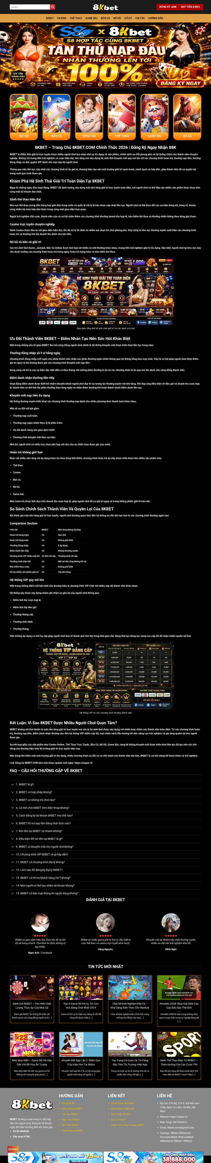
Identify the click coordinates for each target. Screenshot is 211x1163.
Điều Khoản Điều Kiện (123, 1108)
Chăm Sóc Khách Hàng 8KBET (127, 1125)
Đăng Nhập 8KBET (72, 1108)
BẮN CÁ (105, 18)
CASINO (61, 18)
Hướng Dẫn (155, 18)
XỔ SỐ (128, 18)
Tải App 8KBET (70, 1114)
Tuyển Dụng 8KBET (72, 1130)
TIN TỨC (140, 18)
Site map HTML (21, 1136)
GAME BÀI (91, 18)
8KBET (50, 18)
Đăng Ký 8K (68, 1103)
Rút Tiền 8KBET (70, 1125)
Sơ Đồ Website (21, 1131)
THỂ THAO (76, 18)
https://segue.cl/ (84, 762)
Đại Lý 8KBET (118, 1119)
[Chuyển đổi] (13, 784)
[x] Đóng (13, 1149)
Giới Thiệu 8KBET (120, 1114)
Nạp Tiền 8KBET (71, 1119)
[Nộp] (52, 7)
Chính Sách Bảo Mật (122, 1103)
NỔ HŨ (117, 18)
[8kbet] (105, 7)
